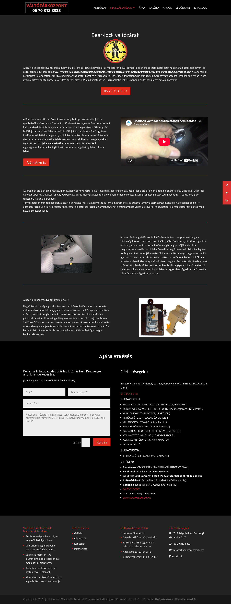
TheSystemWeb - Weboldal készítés (175, 599)
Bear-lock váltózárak (115, 34)
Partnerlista (80, 548)
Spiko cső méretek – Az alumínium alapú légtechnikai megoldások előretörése (42, 558)
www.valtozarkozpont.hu (137, 497)
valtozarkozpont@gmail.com (188, 550)
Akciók (167, 7)
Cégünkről (183, 7)
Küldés (102, 442)
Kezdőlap (100, 7)
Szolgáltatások (121, 7)
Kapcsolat (201, 7)
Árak (142, 7)
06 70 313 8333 (115, 91)
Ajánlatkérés (36, 162)
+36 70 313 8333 (181, 543)
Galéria (154, 7)
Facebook (177, 556)
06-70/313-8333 (129, 393)
